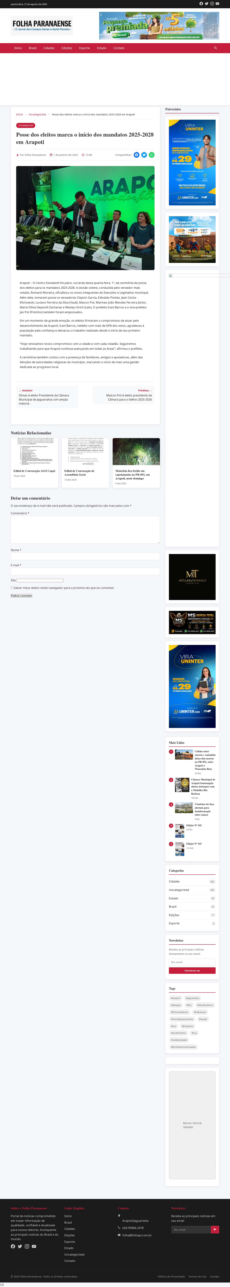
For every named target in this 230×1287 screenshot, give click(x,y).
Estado (101, 48)
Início (18, 48)
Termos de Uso (197, 1276)
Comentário (20, 513)
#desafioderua (205, 1005)
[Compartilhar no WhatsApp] (152, 155)
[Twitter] (206, 4)
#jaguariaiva (192, 998)
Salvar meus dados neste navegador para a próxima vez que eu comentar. (64, 588)
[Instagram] (212, 4)
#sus (173, 1026)
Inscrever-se (192, 970)
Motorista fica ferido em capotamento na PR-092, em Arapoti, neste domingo (132, 474)
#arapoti (175, 998)
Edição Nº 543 (194, 843)
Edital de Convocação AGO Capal (34, 471)
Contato (119, 48)
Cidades (49, 48)
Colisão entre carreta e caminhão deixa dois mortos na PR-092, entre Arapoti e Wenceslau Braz (205, 760)
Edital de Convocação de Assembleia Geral (79, 473)
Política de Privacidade (171, 1276)
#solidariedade (179, 1040)
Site (13, 580)
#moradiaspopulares (182, 1019)
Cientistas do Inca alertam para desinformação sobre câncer (204, 809)
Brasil (32, 48)
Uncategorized (37, 114)
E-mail (16, 565)
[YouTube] (217, 4)
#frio (189, 1005)
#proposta (187, 1026)
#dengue (176, 1005)
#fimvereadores (179, 1012)
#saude (203, 1019)
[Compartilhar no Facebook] (136, 155)
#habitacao (200, 1012)
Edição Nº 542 (194, 825)
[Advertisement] (115, 80)
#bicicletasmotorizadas (183, 1047)
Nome (16, 550)
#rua (194, 1033)
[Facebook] (201, 4)
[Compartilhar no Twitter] (144, 155)
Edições (67, 48)
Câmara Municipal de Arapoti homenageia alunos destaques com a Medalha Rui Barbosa (203, 786)
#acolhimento (178, 1033)
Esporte (84, 48)
